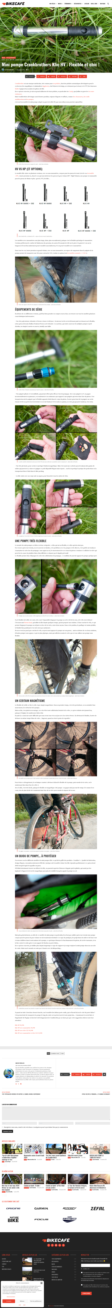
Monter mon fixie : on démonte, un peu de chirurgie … (39, 1280)
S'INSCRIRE (86, 1293)
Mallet (17, 89)
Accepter (8, 1301)
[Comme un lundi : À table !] (34, 1179)
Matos (3, 58)
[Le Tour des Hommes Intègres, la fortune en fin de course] (78, 1179)
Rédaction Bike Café (31, 1159)
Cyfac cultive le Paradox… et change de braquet (96, 1094)
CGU (20, 1305)
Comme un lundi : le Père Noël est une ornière (55, 1186)
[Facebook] (48, 1245)
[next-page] (6, 1165)
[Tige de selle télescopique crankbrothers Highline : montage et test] (12, 1149)
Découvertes (3, 1191)
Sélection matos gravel (75, 1155)
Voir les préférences (35, 1301)
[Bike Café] (13, 3)
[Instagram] (16, 1083)
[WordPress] (20, 1083)
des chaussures (78, 97)
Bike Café (51, 1305)
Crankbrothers (55, 1053)
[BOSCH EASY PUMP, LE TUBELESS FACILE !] (100, 1149)
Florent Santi (28, 623)
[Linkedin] (59, 1245)
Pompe (62, 1053)
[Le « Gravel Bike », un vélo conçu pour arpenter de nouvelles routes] (27, 1261)
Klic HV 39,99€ (19, 1025)
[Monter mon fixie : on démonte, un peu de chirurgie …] (27, 1280)
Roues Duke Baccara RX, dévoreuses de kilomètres (98, 1186)
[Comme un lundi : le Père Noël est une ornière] (56, 1179)
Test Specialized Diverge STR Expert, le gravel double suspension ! (21, 1094)
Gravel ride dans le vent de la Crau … (39, 1271)
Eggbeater (46, 86)
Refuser (22, 1301)
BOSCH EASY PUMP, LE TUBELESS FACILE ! (97, 1156)
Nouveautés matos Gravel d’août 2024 (34, 1156)
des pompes (30, 99)
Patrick (52, 1159)
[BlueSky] (63, 1245)
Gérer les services (11, 1296)
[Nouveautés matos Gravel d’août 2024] (34, 1149)
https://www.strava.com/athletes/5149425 (23, 1065)
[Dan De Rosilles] (3, 70)
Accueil (3, 60)
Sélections (25, 1159)
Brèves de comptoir (26, 1187)
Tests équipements (10, 58)
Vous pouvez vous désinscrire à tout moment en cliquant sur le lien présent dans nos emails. (95, 1279)
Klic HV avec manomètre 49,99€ (25, 1028)
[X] (18, 1083)
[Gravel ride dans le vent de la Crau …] (27, 1271)
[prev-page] (3, 1165)
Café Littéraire (69, 1189)
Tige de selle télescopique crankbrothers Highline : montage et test (10, 1157)
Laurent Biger (8, 1161)
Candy (71, 91)
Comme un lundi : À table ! (32, 1185)
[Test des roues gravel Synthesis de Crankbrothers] (56, 1149)
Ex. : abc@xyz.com (85, 1268)
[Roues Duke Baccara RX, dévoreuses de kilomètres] (100, 1179)
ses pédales (56, 83)
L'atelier (3, 1161)
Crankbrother (19, 83)
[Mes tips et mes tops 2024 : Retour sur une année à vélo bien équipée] (12, 1179)
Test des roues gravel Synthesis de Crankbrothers (56, 1156)
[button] (41, 1283)
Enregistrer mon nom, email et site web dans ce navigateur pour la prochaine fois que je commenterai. (36, 1127)
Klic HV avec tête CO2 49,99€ (24, 1030)
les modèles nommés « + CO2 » (77, 253)
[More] (104, 1074)
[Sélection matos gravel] (78, 1149)
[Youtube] (56, 1245)
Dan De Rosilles (10, 70)
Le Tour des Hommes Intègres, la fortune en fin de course (77, 1186)
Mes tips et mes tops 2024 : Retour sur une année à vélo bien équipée (11, 1187)
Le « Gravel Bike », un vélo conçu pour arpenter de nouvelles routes (39, 1261)
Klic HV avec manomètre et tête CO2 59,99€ (28, 1033)
